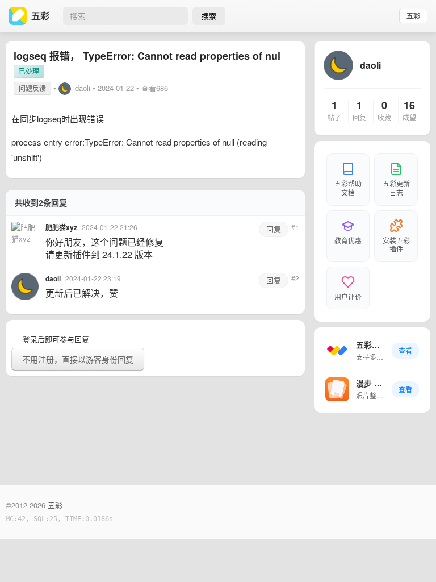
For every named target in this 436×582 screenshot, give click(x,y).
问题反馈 (32, 88)
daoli (82, 87)
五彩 (413, 16)
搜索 (209, 15)
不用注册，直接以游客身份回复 (77, 359)
